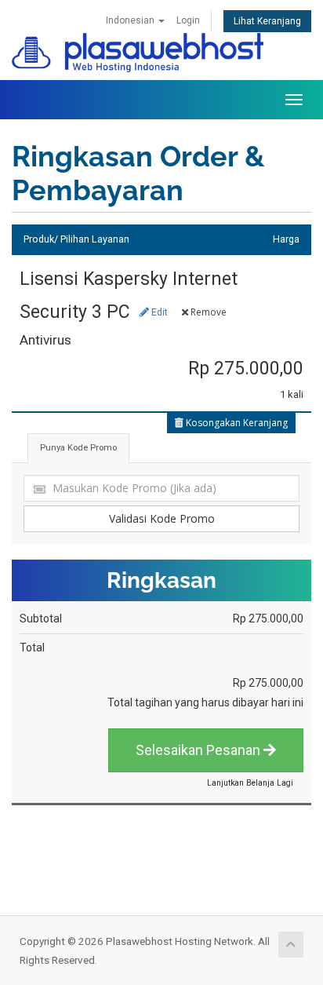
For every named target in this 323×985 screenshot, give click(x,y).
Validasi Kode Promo (162, 518)
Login (188, 20)
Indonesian (131, 20)
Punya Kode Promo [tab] (78, 448)
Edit (158, 312)
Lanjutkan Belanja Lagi (250, 783)
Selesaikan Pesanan (199, 750)
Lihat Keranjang (267, 21)
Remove (207, 312)
